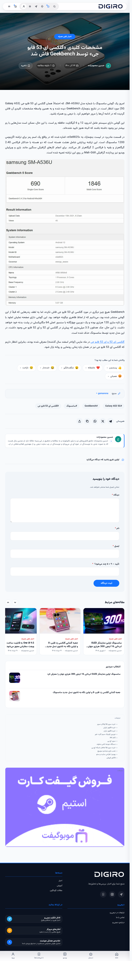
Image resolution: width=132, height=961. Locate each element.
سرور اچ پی (111, 741)
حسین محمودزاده (96, 65)
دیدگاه (115, 495)
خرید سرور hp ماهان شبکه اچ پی (103, 747)
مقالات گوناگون (56, 890)
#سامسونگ (71, 406)
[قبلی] (15, 602)
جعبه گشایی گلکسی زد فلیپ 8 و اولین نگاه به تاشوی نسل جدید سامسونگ (86, 692)
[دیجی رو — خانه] (110, 6)
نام (117, 528)
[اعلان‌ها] (42, 6)
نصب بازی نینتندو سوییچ (107, 751)
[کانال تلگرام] (36, 6)
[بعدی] (8, 602)
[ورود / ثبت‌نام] (23, 6)
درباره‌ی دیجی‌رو (118, 922)
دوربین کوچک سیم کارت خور (105, 734)
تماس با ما (120, 917)
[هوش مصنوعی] (48, 6)
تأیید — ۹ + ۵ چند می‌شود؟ (105, 564)
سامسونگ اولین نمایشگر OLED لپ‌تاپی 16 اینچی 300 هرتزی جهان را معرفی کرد (83, 674)
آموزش (59, 885)
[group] (64, 632)
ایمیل (116, 546)
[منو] (9, 6)
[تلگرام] (121, 894)
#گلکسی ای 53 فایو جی (48, 406)
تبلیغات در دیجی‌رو (117, 912)
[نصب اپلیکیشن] (103, 894)
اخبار (60, 880)
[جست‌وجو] (54, 6)
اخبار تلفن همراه (64, 36)
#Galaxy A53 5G (113, 406)
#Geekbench (91, 406)
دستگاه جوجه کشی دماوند (106, 744)
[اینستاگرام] (112, 894)
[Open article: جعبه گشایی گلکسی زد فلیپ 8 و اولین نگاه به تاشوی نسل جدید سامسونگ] (14, 696)
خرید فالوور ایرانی (109, 727)
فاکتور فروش (111, 757)
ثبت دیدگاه (106, 583)
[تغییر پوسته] (30, 6)
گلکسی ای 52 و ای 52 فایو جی (107, 342)
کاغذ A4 (113, 737)
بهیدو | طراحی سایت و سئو (106, 754)
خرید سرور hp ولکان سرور (106, 724)
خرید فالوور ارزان (110, 731)
